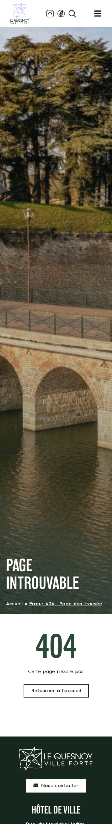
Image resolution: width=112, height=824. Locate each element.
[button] (98, 13)
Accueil (14, 604)
